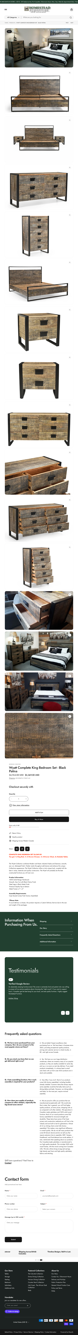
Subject (43, 1204)
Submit (13, 1239)
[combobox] (47, 17)
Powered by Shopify (67, 1332)
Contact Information (50, 1332)
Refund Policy (8, 1332)
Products (12, 23)
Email (42, 1191)
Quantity (12, 794)
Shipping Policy (39, 1332)
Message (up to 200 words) (15, 1217)
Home (6, 23)
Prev (67, 23)
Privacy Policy (18, 1332)
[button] (6, 9)
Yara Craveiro (13, 1010)
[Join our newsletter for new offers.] (27, 1305)
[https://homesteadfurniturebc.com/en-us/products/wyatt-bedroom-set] (17, 849)
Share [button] (11, 849)
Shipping (12, 778)
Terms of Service (28, 1332)
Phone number (10, 1204)
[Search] (71, 17)
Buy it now (39, 819)
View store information (21, 805)
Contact (8, 1162)
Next (71, 23)
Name (7, 1191)
